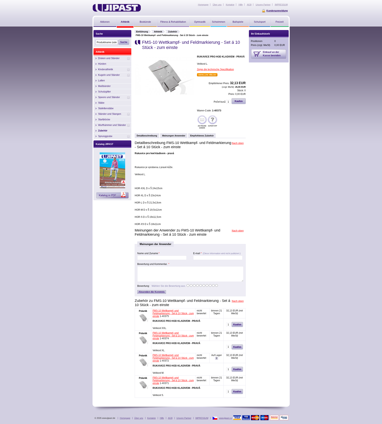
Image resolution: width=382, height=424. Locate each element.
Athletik (158, 31)
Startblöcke (104, 119)
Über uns (138, 418)
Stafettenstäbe (106, 108)
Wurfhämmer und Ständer (112, 125)
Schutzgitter (104, 91)
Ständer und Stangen (109, 114)
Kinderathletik (105, 69)
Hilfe (162, 418)
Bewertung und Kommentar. (153, 264)
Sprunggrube (105, 136)
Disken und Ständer (109, 58)
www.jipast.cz (225, 418)
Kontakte (151, 418)
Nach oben (238, 143)
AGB (170, 418)
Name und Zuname (148, 253)
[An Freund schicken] (202, 122)
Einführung (142, 31)
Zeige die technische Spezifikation (215, 69)
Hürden (102, 63)
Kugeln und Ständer (109, 75)
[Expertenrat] (212, 122)
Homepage (125, 418)
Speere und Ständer (109, 97)
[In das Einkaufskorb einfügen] (239, 103)
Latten (101, 80)
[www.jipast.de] (117, 8)
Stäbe (101, 102)
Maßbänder (104, 86)
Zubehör (172, 31)
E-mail (217, 253)
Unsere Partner (183, 418)
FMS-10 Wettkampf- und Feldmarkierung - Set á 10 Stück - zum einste (173, 313)
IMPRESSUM (201, 418)
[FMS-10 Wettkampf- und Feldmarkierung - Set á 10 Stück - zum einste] (164, 93)
